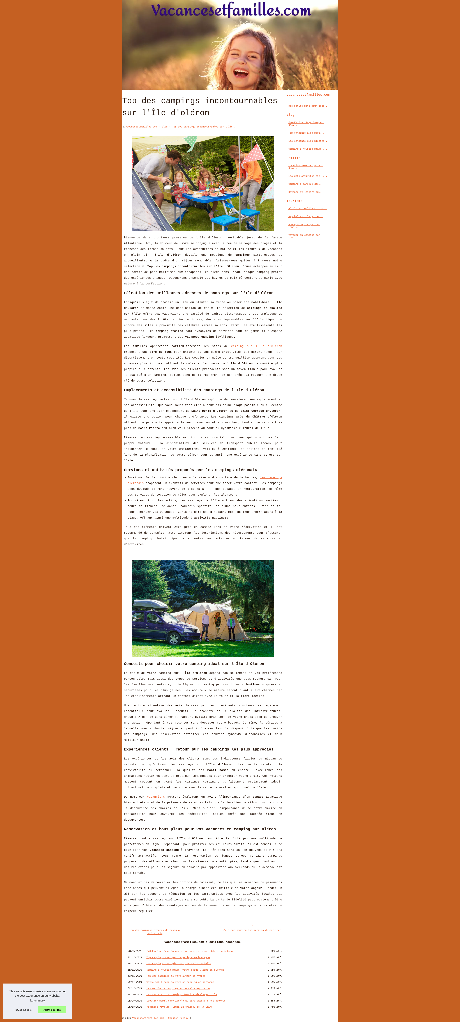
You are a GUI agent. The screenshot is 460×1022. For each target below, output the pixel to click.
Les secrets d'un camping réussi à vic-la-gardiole (181, 994)
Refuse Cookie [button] (23, 1009)
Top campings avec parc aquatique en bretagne (178, 957)
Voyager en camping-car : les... (305, 236)
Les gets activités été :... (307, 176)
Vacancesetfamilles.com (148, 1018)
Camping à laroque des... (305, 183)
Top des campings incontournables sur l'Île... (204, 126)
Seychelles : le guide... (305, 216)
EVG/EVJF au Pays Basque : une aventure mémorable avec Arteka (189, 951)
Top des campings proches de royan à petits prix (154, 932)
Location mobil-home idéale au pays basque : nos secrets (186, 1001)
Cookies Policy (178, 1018)
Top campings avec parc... (306, 132)
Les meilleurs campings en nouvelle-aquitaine (178, 988)
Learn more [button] (37, 1000)
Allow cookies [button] (52, 1009)
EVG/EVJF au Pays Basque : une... (306, 123)
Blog (164, 126)
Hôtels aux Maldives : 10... (307, 208)
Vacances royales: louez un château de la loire (179, 1007)
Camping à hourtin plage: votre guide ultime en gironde (185, 970)
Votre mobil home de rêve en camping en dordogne (180, 982)
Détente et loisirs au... (305, 192)
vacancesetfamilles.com (141, 126)
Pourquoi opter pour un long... (304, 226)
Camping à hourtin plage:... (307, 148)
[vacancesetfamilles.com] (230, 45)
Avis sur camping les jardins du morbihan (252, 930)
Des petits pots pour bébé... (308, 105)
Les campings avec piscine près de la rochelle (178, 963)
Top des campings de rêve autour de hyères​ (175, 976)
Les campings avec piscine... (308, 141)
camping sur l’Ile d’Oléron (256, 346)
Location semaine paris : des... (305, 166)
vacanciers (156, 797)
